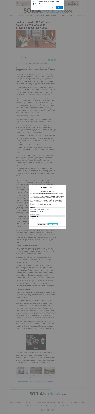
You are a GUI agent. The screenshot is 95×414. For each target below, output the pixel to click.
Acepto (59, 7)
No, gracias (51, 7)
